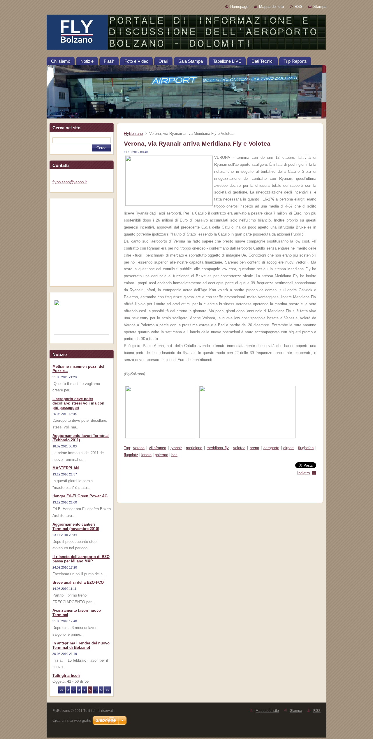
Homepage (239, 6)
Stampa (319, 6)
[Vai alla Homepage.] (186, 33)
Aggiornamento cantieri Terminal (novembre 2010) (75, 526)
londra (146, 455)
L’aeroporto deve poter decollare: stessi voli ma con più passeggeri (78, 403)
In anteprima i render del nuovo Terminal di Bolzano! (81, 645)
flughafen (306, 448)
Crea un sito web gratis (71, 720)
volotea (239, 448)
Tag (127, 448)
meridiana (194, 448)
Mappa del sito (271, 6)
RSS (298, 6)
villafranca (157, 448)
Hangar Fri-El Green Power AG (80, 496)
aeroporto (271, 448)
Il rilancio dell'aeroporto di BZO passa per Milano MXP (81, 559)
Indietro (303, 473)
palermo (161, 455)
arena (254, 448)
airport (288, 448)
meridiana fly (218, 448)
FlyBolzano (133, 133)
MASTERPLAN (65, 468)
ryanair (176, 448)
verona (139, 448)
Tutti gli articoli (66, 675)
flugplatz (131, 455)
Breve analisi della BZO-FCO (78, 582)
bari (174, 455)
